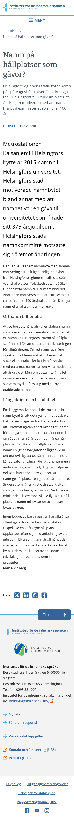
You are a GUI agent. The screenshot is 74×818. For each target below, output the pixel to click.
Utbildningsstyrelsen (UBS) (28, 701)
